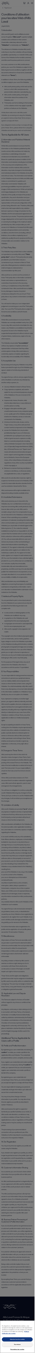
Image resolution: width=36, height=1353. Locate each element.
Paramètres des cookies (17, 1349)
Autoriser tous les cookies (17, 1339)
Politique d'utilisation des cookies (15, 1332)
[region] (17, 1337)
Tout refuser (17, 1344)
